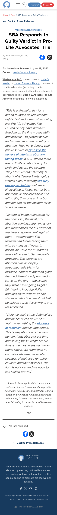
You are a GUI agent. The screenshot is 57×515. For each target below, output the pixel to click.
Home (5, 15)
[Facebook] (42, 57)
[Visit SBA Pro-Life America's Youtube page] (30, 488)
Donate (46, 4)
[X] (49, 57)
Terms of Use (14, 499)
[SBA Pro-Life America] (6, 4)
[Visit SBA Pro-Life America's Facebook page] (21, 488)
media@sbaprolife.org (25, 72)
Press (13, 15)
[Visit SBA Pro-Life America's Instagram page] (36, 488)
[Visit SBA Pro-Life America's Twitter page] (25, 488)
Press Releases (22, 30)
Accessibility (42, 499)
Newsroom (36, 30)
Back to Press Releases (21, 21)
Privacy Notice (29, 499)
